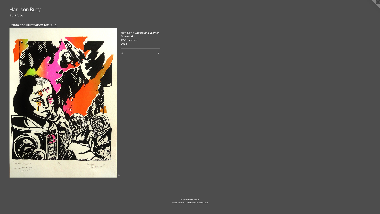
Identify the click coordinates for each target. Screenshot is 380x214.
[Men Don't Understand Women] (63, 103)
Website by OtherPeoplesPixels (190, 203)
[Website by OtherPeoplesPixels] (372, 8)
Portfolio (16, 15)
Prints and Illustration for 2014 (33, 25)
